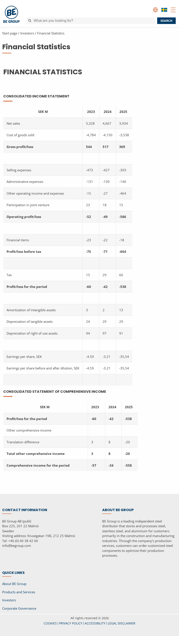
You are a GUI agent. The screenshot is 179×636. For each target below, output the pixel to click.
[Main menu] (173, 9)
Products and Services (18, 592)
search (166, 21)
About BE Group (14, 584)
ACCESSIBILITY (95, 623)
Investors (27, 33)
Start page (9, 33)
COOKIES (50, 623)
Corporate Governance (19, 608)
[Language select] (155, 9)
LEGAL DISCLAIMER (121, 623)
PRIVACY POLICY (70, 623)
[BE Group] (11, 15)
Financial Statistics (50, 33)
